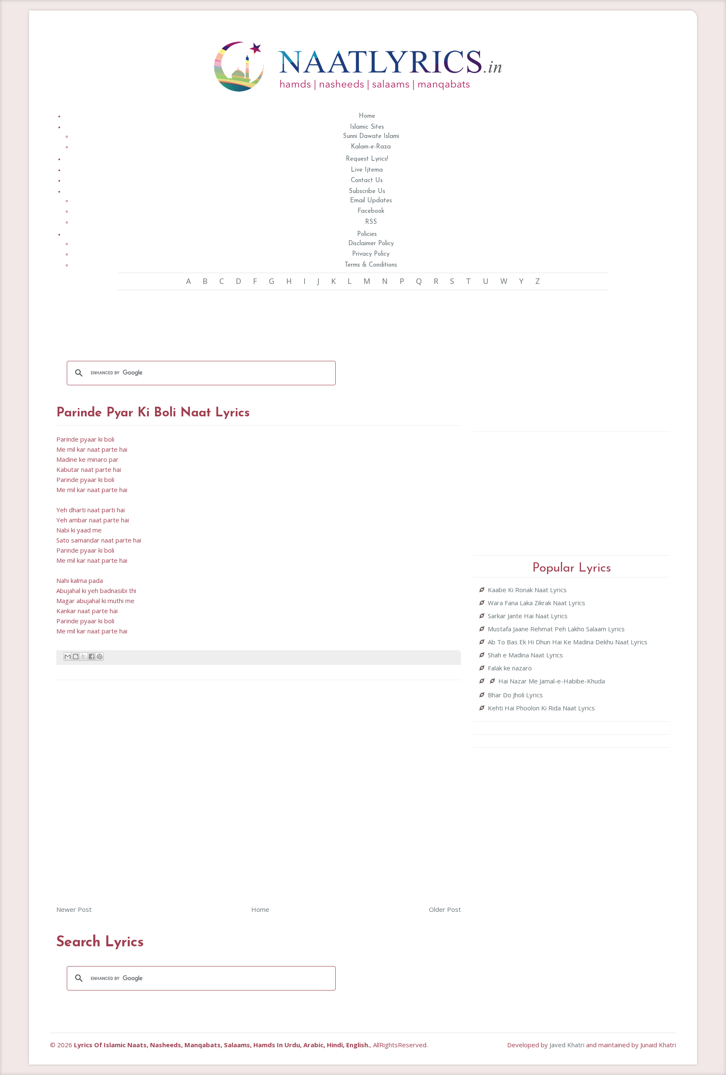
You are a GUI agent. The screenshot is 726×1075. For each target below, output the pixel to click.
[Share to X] (83, 656)
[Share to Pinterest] (99, 656)
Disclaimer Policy (371, 244)
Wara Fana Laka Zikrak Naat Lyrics (536, 602)
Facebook (371, 211)
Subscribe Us (367, 191)
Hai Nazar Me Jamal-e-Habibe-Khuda (551, 681)
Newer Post (74, 909)
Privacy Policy (370, 254)
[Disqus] (258, 791)
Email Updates (371, 201)
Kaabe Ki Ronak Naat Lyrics (527, 589)
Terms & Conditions (371, 265)
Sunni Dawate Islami (371, 136)
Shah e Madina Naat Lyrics (525, 655)
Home (367, 116)
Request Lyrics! (367, 159)
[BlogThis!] (75, 656)
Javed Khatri (567, 1045)
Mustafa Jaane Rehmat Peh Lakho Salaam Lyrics (556, 629)
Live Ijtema (367, 170)
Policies (367, 234)
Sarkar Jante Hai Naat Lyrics (528, 616)
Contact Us (367, 180)
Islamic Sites (367, 127)
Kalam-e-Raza (371, 147)
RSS (371, 222)
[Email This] (67, 656)
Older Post (445, 909)
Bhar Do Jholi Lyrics (515, 695)
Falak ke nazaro (510, 668)
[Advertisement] (259, 320)
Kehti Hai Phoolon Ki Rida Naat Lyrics (541, 708)
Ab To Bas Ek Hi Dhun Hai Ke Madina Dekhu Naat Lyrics (567, 642)
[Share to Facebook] (91, 656)
